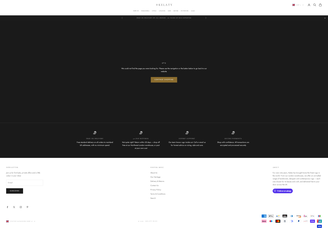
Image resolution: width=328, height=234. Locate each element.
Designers (145, 11)
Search (153, 198)
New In (136, 11)
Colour (162, 11)
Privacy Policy (155, 189)
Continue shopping (164, 79)
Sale (193, 11)
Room (176, 11)
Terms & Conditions (157, 194)
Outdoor (185, 11)
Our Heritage (155, 177)
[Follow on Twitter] (14, 207)
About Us (153, 172)
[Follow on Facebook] (7, 207)
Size (169, 11)
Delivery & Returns (157, 181)
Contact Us (154, 185)
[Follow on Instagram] (20, 207)
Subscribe (14, 191)
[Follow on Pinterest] (27, 207)
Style (154, 11)
